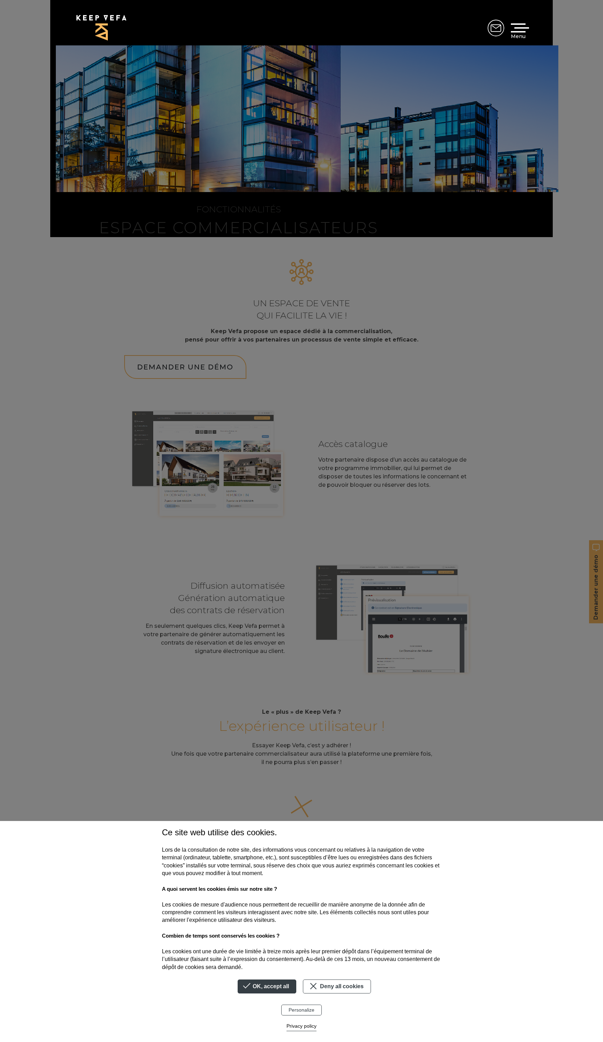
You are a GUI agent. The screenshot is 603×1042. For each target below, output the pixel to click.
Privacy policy (301, 1026)
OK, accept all (270, 986)
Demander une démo (495, 28)
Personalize (301, 1010)
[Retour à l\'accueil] (101, 28)
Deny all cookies (341, 986)
